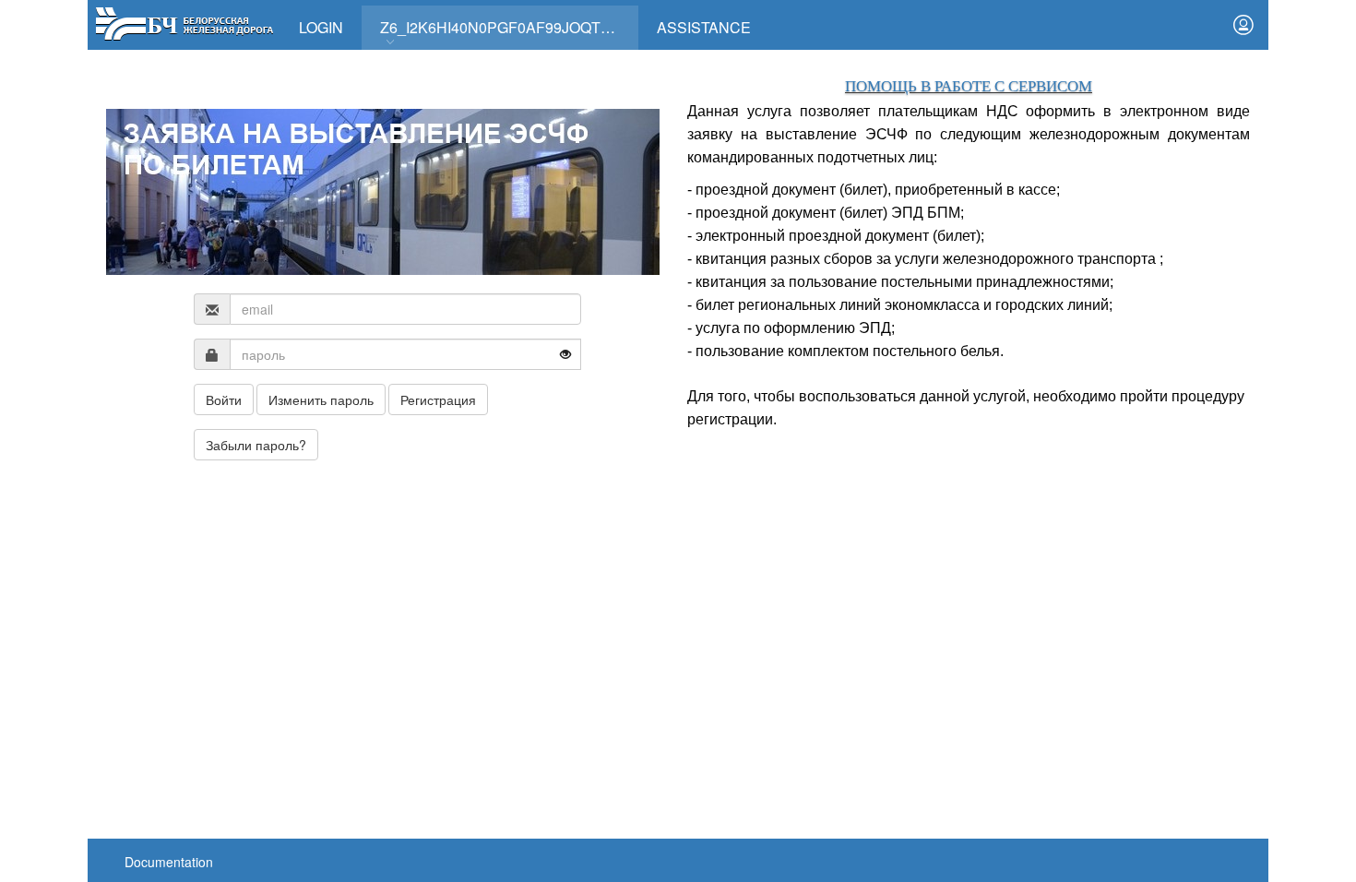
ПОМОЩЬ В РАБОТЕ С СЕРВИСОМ (968, 86)
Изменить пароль (321, 399)
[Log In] (1243, 25)
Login (321, 27)
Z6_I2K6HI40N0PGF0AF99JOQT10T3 (507, 27)
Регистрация (438, 399)
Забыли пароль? (256, 444)
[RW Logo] (184, 22)
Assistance (704, 27)
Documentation (169, 861)
